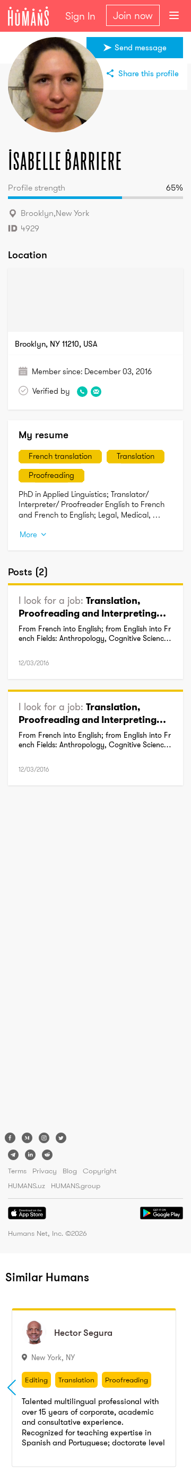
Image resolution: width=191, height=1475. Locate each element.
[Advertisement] (50, 960)
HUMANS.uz (26, 1185)
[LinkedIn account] (30, 1155)
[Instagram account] (44, 1138)
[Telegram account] (13, 1155)
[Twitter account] (61, 1138)
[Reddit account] (47, 1155)
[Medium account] (27, 1138)
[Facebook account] (10, 1138)
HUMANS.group (75, 1185)
